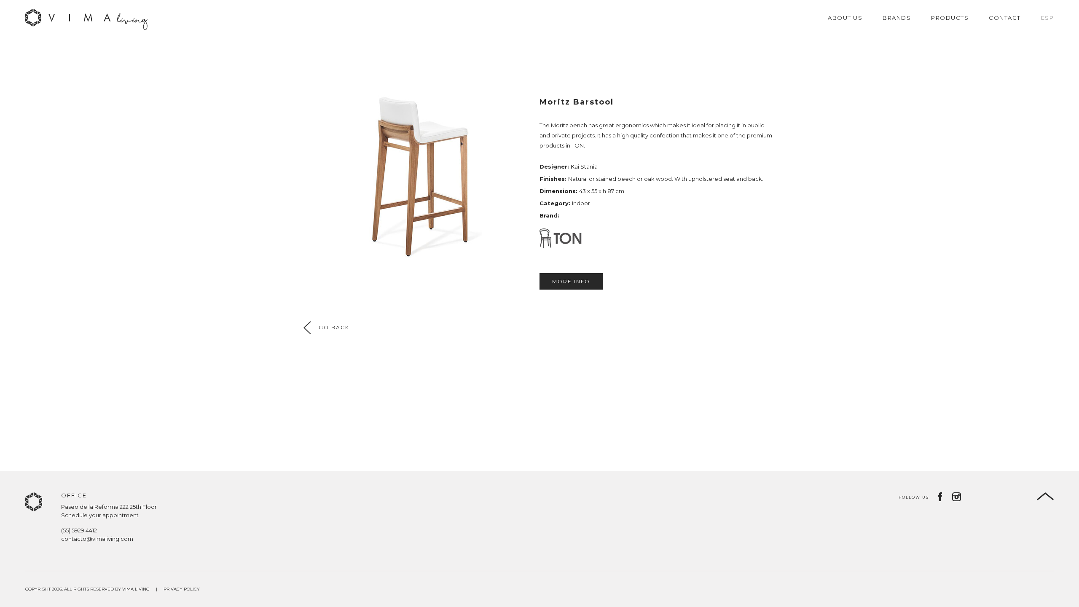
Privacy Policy (182, 589)
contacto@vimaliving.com (97, 538)
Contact (1005, 17)
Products (950, 17)
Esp (1047, 17)
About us (845, 17)
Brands (897, 17)
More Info (571, 281)
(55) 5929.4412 (79, 530)
